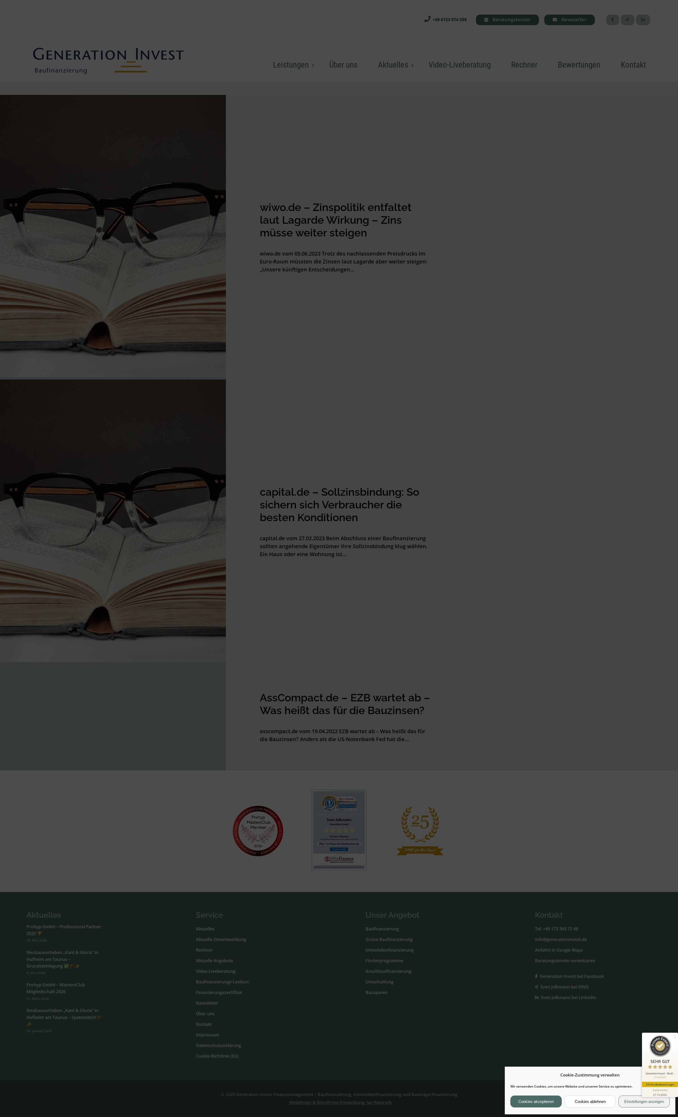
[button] (667, 1075)
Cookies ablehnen (590, 1101)
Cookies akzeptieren (536, 1101)
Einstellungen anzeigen (644, 1101)
